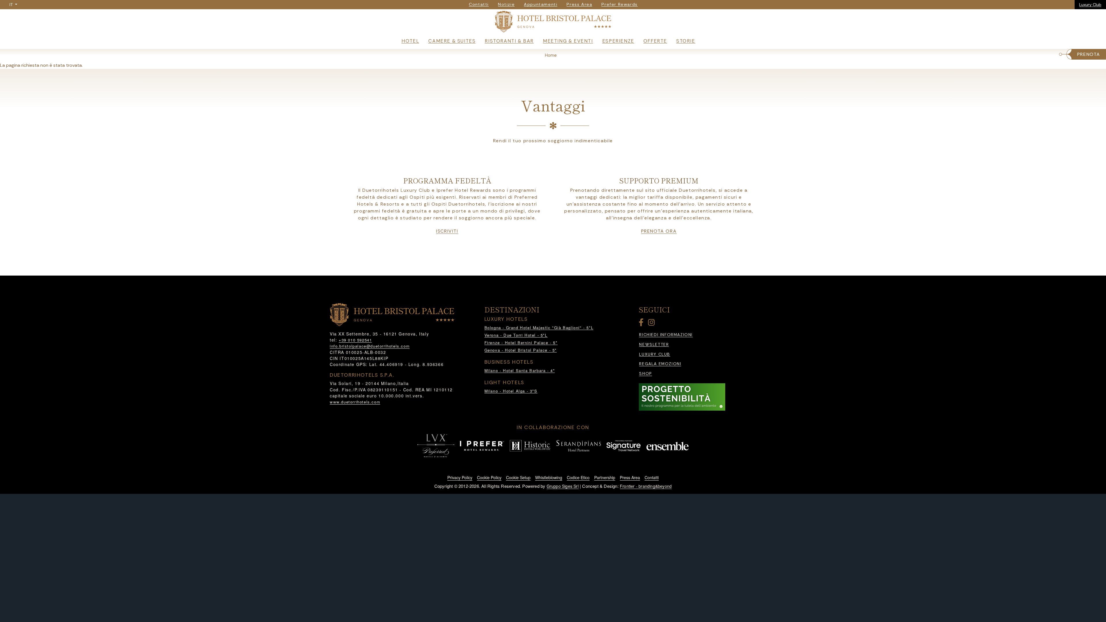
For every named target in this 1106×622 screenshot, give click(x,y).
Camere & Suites (452, 41)
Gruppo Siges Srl (563, 486)
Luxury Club (1090, 4)
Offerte (655, 41)
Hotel (410, 41)
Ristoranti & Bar (509, 41)
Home (551, 55)
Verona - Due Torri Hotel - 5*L (516, 335)
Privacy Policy (459, 477)
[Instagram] (652, 323)
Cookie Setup (518, 477)
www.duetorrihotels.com (355, 402)
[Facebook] (642, 323)
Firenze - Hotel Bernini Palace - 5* (521, 342)
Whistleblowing (548, 477)
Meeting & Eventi (568, 41)
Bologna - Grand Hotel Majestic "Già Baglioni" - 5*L (539, 327)
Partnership (604, 477)
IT (12, 4)
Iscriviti (447, 231)
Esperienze (618, 41)
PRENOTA (1088, 54)
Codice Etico (578, 477)
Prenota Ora (659, 231)
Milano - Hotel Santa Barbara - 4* (519, 370)
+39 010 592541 (355, 340)
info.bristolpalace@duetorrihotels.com (370, 346)
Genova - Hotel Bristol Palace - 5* (520, 350)
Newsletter (654, 344)
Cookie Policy (489, 477)
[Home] (553, 23)
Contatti (652, 477)
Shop (645, 373)
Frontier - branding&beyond (646, 486)
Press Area (630, 477)
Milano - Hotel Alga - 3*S (510, 391)
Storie (685, 41)
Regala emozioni (660, 363)
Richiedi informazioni (666, 334)
